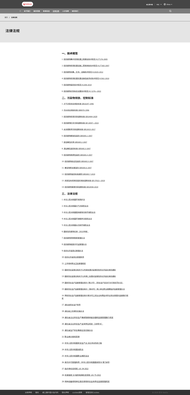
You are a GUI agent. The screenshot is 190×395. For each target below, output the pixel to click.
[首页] (20, 11)
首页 (6, 17)
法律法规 (56, 11)
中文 (158, 4)
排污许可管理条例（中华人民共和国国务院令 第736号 (87, 362)
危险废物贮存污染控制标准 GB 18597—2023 (81, 123)
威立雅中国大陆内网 (50, 392)
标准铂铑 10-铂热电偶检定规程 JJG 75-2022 (83, 375)
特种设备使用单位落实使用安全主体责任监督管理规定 (87, 381)
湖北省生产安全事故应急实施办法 (79, 330)
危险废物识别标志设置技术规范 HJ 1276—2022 (82, 91)
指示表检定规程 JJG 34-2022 (76, 368)
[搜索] (170, 11)
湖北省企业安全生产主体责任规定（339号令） (84, 323)
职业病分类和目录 (72, 336)
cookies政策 (77, 392)
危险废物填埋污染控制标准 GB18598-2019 (81, 187)
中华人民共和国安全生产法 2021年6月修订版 (83, 343)
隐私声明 (65, 392)
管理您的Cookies (92, 392)
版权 (37, 392)
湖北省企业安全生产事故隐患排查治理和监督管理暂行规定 (89, 317)
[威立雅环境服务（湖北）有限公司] (27, 4)
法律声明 (28, 392)
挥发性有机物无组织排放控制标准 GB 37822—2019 (85, 180)
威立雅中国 (149, 4)
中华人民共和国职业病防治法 (77, 355)
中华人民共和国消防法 (74, 349)
